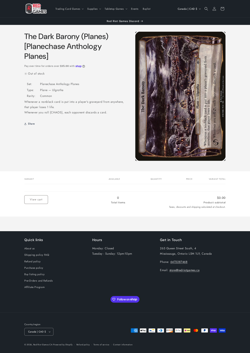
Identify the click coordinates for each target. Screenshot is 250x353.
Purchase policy (33, 268)
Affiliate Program (34, 287)
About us (29, 248)
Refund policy (32, 261)
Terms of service (101, 344)
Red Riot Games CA (43, 344)
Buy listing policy (34, 274)
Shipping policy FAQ (36, 255)
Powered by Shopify (63, 344)
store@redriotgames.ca (184, 270)
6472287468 (179, 262)
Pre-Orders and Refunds (38, 280)
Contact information (123, 344)
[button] (69, 9)
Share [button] (31, 123)
